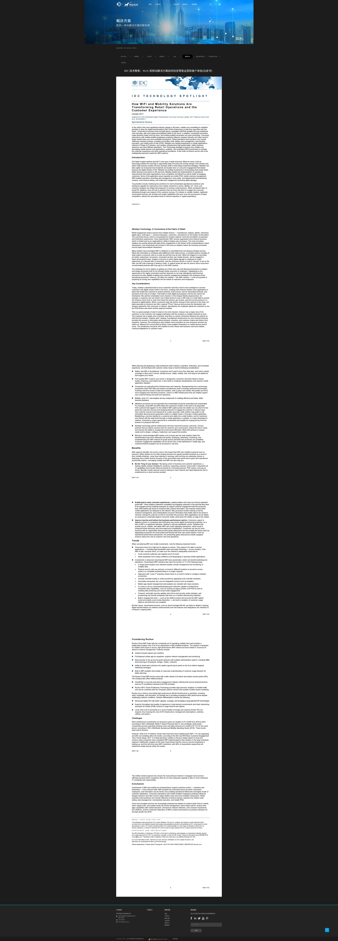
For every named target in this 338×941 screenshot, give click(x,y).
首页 (150, 4)
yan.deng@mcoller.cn (123, 922)
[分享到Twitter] (199, 918)
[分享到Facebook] (191, 918)
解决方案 (129, 48)
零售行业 (134, 48)
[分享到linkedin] (195, 918)
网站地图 (175, 938)
